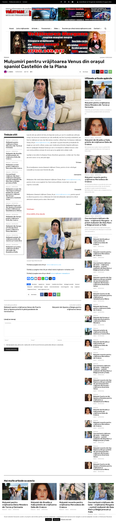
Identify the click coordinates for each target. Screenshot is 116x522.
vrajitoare (77, 286)
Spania (46, 286)
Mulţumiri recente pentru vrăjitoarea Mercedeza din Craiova (14, 166)
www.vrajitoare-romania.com (63, 270)
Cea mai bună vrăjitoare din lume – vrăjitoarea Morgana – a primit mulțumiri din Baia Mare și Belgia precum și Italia (14, 178)
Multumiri (6, 57)
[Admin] (5, 71)
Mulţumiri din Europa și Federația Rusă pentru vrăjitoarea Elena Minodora (13, 228)
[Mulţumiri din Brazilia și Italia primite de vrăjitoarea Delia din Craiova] (98, 127)
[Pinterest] (102, 72)
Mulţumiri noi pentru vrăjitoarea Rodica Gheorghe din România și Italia (13, 249)
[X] (69, 2)
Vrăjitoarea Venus (31, 289)
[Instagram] (65, 2)
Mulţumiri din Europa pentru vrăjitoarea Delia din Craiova (13, 218)
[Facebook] (61, 2)
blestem (48, 284)
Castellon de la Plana (57, 284)
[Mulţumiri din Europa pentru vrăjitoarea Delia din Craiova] (88, 307)
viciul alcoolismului (54, 286)
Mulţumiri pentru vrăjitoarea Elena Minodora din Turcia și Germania (14, 144)
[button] (105, 28)
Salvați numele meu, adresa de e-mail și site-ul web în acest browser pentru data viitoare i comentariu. (34, 345)
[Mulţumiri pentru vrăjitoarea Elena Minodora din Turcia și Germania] (98, 90)
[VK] (106, 72)
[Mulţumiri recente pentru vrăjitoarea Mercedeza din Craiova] (98, 164)
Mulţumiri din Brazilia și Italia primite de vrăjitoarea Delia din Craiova (14, 156)
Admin (11, 71)
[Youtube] (72, 2)
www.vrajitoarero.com (42, 142)
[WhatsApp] (110, 72)
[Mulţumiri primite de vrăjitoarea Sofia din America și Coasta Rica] (88, 331)
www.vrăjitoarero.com (54, 265)
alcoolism (34, 284)
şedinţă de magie (38, 286)
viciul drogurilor (65, 286)
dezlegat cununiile (68, 284)
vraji (72, 286)
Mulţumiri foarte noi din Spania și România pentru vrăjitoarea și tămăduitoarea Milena (13, 208)
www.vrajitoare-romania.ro (60, 273)
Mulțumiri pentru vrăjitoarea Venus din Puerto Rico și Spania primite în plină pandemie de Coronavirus (22, 309)
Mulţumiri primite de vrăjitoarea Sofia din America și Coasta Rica (14, 239)
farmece (77, 284)
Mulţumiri (29, 286)
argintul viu (41, 284)
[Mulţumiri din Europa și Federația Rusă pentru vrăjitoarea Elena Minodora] (88, 318)
